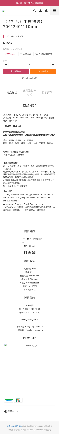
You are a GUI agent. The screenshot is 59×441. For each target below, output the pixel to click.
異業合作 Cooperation (29, 282)
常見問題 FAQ (29, 268)
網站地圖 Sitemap (29, 279)
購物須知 (29, 272)
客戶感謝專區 (29, 289)
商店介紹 (10, 426)
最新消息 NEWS (29, 286)
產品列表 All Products (29, 275)
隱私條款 (18, 426)
